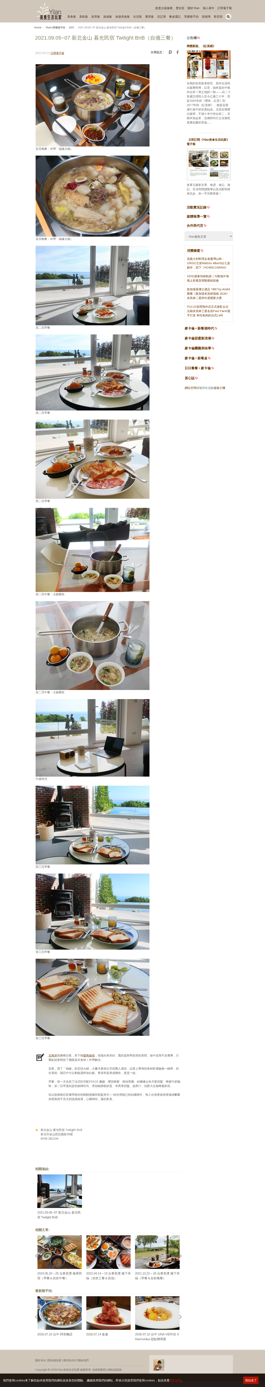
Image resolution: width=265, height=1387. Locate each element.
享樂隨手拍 (191, 16)
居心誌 (190, 378)
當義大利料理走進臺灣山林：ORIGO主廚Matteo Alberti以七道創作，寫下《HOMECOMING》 (208, 263)
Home (37, 27)
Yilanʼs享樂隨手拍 (55, 27)
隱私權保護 (54, 1360)
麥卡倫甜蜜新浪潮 (198, 338)
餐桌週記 (175, 16)
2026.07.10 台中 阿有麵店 (54, 1334)
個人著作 (208, 8)
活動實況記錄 (197, 207)
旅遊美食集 (122, 16)
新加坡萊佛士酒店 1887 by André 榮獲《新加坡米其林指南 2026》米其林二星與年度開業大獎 (208, 293)
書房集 (149, 16)
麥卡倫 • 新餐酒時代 (199, 328)
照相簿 (206, 16)
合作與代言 (195, 225)
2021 (72, 27)
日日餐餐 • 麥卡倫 (198, 368)
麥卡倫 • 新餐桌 (196, 358)
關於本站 (40, 1360)
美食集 (71, 16)
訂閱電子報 (224, 8)
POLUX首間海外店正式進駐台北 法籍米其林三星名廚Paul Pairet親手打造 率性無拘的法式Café (208, 311)
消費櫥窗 (193, 250)
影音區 (218, 16)
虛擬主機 (219, 388)
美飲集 (83, 16)
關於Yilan (194, 8)
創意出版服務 (164, 8)
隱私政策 (175, 1380)
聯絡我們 (83, 1360)
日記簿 (161, 16)
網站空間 (190, 388)
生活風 (137, 16)
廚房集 (95, 16)
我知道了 (251, 1380)
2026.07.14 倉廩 (97, 1334)
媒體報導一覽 (197, 216)
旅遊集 (107, 16)
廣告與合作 (70, 1360)
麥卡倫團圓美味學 (198, 348)
